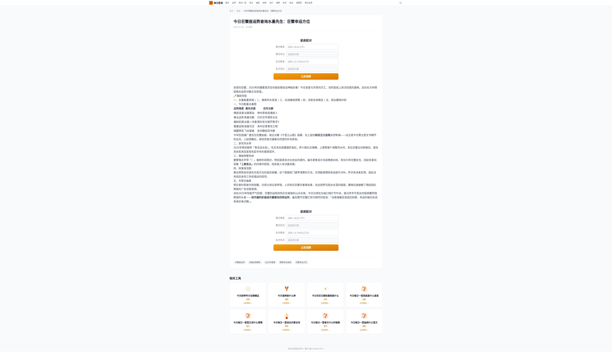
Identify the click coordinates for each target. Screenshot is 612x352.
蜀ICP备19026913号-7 (314, 348)
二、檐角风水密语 (267, 100)
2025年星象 (270, 262)
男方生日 (280, 54)
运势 (234, 2)
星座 (238, 11)
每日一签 (242, 2)
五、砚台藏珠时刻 (336, 100)
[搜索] (400, 3)
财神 (264, 2)
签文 (251, 2)
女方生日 (280, 68)
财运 (291, 2)
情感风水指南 (285, 262)
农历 (285, 2)
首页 (231, 11)
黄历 (227, 2)
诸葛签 (299, 2)
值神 (278, 2)
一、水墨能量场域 (243, 100)
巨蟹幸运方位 (301, 262)
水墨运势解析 (255, 262)
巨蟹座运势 (240, 262)
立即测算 (306, 76)
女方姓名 (280, 61)
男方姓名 (280, 46)
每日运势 (308, 2)
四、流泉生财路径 (313, 100)
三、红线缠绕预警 (290, 100)
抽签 (258, 2)
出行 (271, 2)
